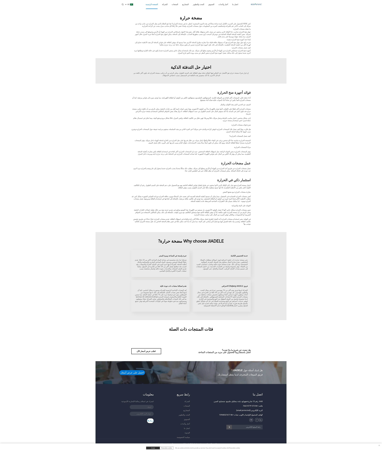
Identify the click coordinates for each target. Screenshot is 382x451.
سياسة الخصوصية (183, 437)
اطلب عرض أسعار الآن (146, 351)
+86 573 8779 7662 (250, 406)
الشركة (165, 4)
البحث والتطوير (198, 4)
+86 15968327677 (226, 415)
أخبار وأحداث (223, 4)
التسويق (211, 4)
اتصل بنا (235, 4)
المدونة (187, 433)
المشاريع (185, 4)
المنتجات (175, 4)
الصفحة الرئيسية (152, 4)
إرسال (151, 421)
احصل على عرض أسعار (132, 372)
